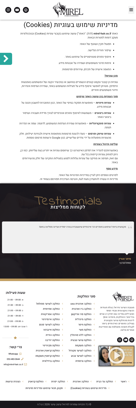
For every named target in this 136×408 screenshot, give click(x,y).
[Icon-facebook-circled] (26, 10)
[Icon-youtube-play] (17, 10)
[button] (131, 10)
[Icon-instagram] (8, 10)
